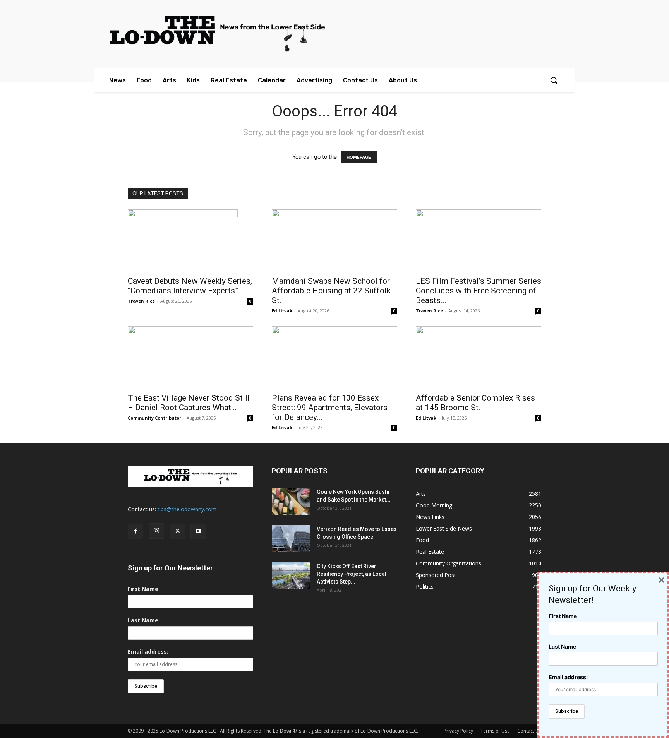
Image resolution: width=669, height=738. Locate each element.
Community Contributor (154, 418)
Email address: (148, 651)
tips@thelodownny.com (187, 509)
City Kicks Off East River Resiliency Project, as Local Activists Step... (351, 574)
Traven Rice (141, 301)
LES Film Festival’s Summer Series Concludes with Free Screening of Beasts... (478, 290)
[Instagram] (156, 531)
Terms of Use (495, 731)
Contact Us (529, 731)
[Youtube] (198, 531)
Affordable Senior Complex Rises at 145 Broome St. (475, 402)
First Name (143, 588)
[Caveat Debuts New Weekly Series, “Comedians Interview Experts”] (190, 240)
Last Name (143, 620)
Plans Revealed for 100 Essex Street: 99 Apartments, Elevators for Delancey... (330, 407)
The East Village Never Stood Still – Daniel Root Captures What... (189, 402)
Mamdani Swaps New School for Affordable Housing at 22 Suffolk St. (331, 290)
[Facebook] (135, 531)
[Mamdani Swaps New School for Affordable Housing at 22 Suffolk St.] (334, 240)
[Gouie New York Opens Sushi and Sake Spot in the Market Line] (291, 501)
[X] (177, 531)
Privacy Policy (458, 731)
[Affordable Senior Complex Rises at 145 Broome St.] (478, 357)
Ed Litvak (282, 310)
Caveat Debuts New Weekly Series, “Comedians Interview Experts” (190, 285)
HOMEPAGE (359, 157)
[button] (553, 80)
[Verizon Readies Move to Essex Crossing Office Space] (291, 538)
